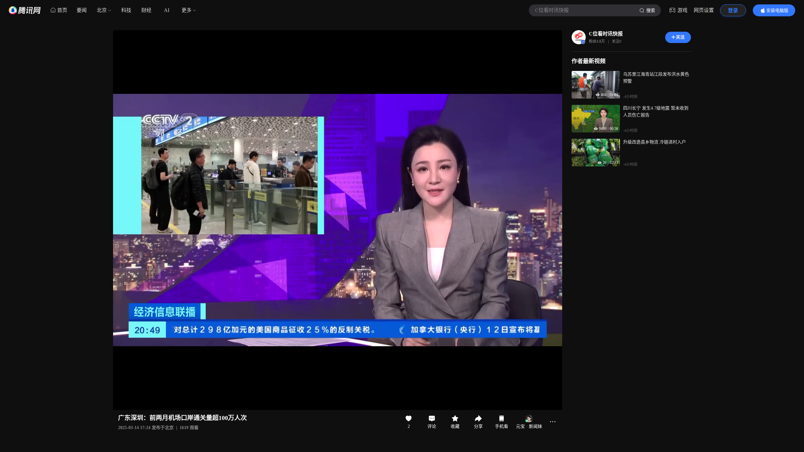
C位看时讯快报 (606, 33)
